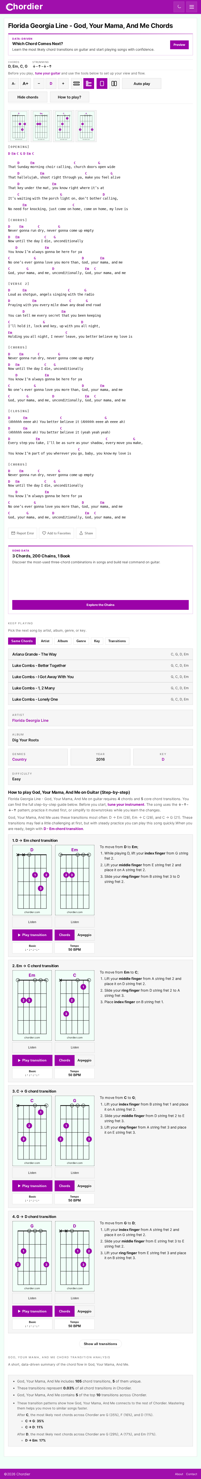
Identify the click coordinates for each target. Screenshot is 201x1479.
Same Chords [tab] (22, 641)
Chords (64, 935)
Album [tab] (63, 641)
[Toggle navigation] (191, 6)
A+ (25, 83)
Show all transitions (100, 1344)
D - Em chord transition (63, 829)
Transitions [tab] (117, 641)
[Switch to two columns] (114, 83)
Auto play (142, 84)
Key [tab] (97, 641)
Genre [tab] (81, 641)
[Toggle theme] (179, 6)
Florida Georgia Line (30, 720)
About (179, 1474)
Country (19, 759)
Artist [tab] (45, 641)
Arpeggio (84, 935)
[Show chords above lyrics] (88, 83)
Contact (191, 1474)
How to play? (69, 97)
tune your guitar (47, 73)
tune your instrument (126, 805)
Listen (32, 922)
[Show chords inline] (76, 83)
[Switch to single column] (102, 83)
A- (13, 83)
